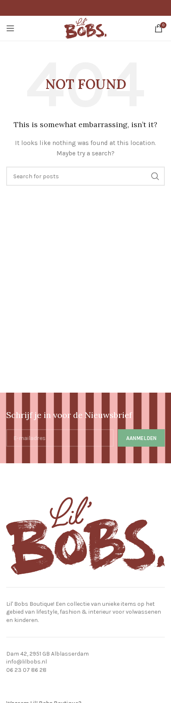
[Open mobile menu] (10, 28)
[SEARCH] (155, 176)
